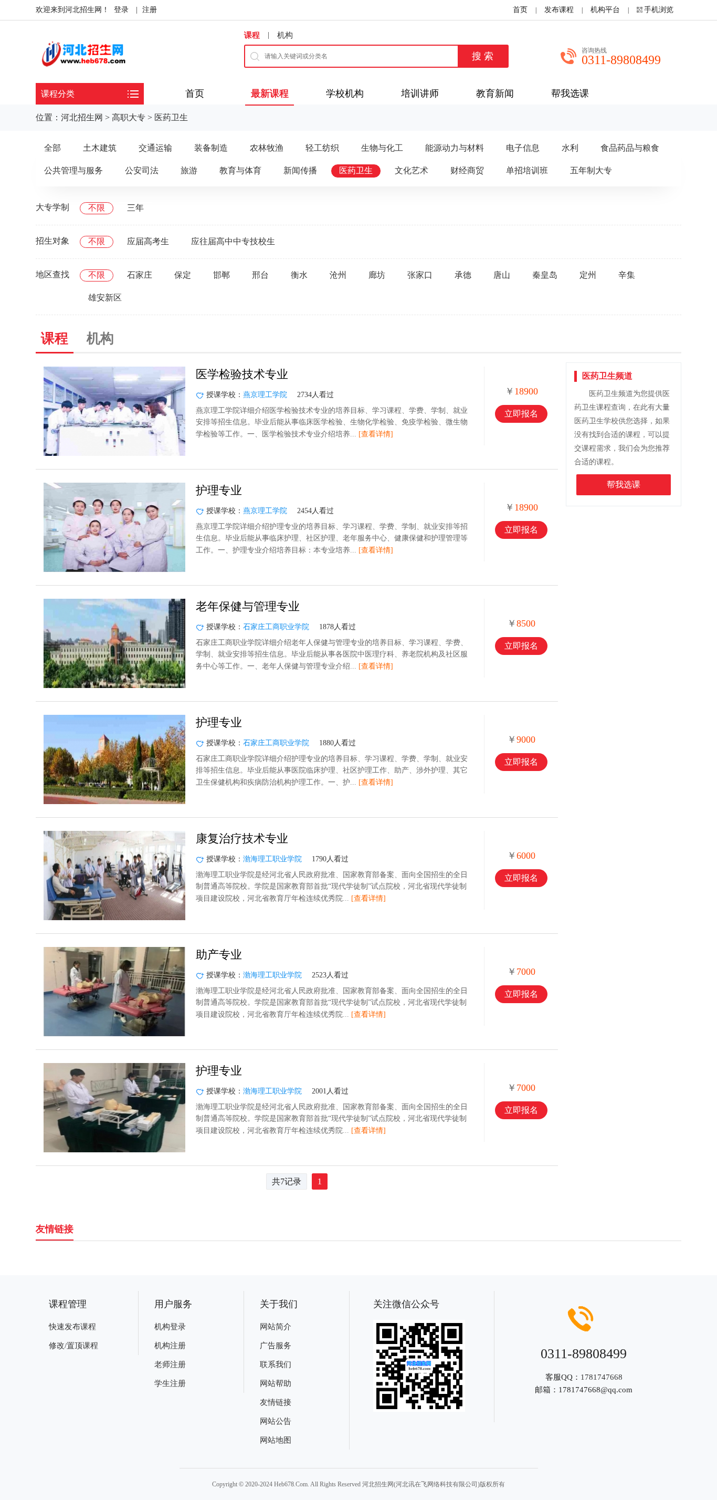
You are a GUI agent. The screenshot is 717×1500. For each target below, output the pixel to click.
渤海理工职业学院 (272, 859)
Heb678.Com (291, 1484)
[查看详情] (375, 434)
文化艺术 (411, 170)
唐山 (501, 274)
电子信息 (523, 147)
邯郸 (221, 274)
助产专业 (219, 954)
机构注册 (170, 1345)
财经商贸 (467, 170)
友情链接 (275, 1402)
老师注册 (170, 1364)
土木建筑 (100, 147)
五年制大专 (591, 170)
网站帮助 (275, 1383)
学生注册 (170, 1383)
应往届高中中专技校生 (233, 241)
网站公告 (275, 1421)
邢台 (260, 274)
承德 (463, 274)
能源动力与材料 (454, 147)
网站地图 (275, 1440)
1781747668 (602, 1377)
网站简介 (275, 1326)
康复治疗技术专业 (242, 838)
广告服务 (275, 1345)
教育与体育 (240, 170)
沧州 (338, 274)
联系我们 (275, 1364)
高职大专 (128, 117)
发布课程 (559, 10)
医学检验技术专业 (242, 374)
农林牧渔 (266, 147)
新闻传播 (300, 170)
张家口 (420, 274)
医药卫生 (171, 117)
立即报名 (521, 413)
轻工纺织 (322, 147)
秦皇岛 (544, 274)
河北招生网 (82, 117)
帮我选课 (623, 484)
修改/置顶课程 (73, 1345)
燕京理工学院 (265, 395)
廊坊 (376, 274)
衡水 (299, 274)
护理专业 (219, 490)
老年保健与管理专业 (248, 606)
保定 (182, 274)
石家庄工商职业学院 (276, 627)
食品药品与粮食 (629, 147)
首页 (520, 10)
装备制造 (211, 147)
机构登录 (170, 1326)
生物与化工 (382, 147)
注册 (149, 10)
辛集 (626, 274)
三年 (135, 207)
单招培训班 (527, 170)
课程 (252, 35)
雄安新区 (105, 297)
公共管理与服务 (73, 170)
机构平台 (605, 10)
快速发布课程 (72, 1326)
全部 (52, 147)
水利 (570, 147)
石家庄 (139, 274)
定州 (587, 274)
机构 (285, 35)
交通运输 (155, 147)
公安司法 (142, 170)
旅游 (189, 170)
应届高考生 (148, 241)
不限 (96, 207)
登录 (121, 10)
